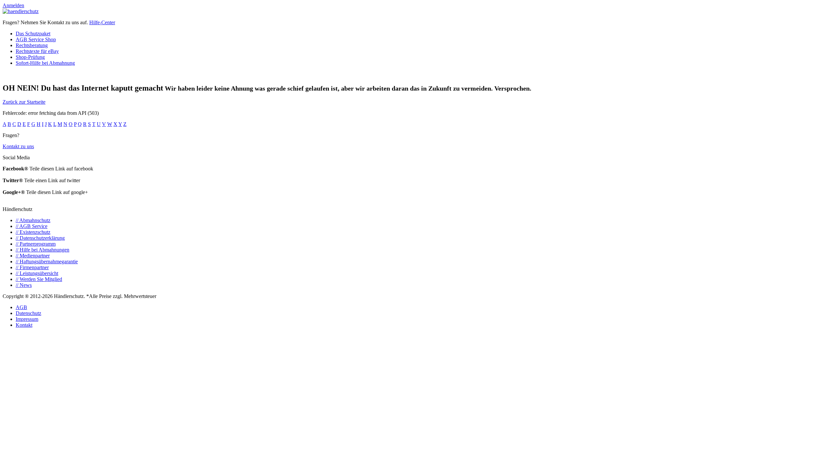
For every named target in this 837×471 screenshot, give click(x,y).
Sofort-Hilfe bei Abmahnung (45, 63)
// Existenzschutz (33, 232)
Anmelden (13, 5)
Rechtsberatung (32, 45)
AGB (21, 307)
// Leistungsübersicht (37, 273)
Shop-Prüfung (30, 57)
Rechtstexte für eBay (37, 51)
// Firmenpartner (32, 267)
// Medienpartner (33, 255)
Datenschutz (28, 313)
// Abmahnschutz (33, 220)
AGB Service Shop (36, 39)
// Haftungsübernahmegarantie (47, 261)
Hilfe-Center (102, 22)
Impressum (27, 319)
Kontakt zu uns (18, 146)
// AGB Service (31, 226)
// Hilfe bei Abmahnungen (42, 250)
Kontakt (24, 325)
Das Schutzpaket (33, 33)
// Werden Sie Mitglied (39, 279)
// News (24, 285)
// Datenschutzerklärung (40, 238)
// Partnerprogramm (36, 244)
